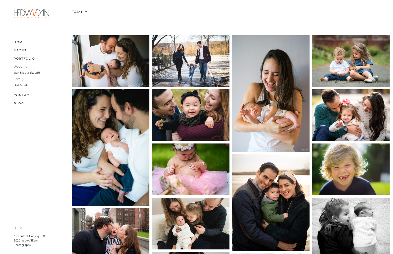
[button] (37, 57)
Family (19, 79)
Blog (19, 103)
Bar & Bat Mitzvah (27, 72)
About (20, 50)
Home (19, 42)
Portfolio (24, 58)
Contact (22, 95)
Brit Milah (21, 85)
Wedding (21, 66)
